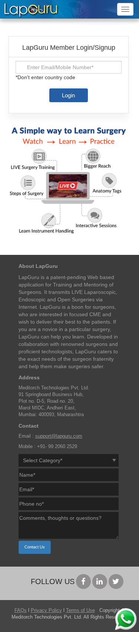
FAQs (20, 610)
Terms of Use (80, 610)
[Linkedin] (99, 581)
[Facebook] (83, 581)
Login (68, 95)
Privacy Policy (46, 610)
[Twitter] (116, 581)
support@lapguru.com (58, 436)
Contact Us (34, 547)
